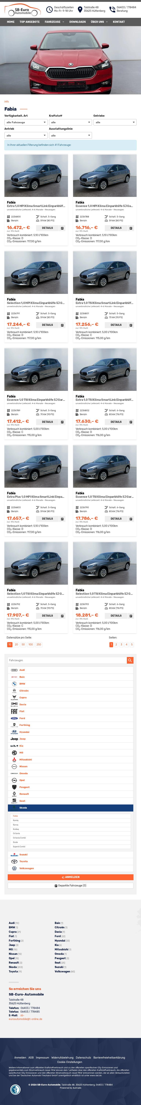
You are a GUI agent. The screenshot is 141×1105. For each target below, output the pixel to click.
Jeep (22, 738)
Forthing (24, 725)
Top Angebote (30, 22)
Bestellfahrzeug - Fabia (36, 200)
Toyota (23, 861)
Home (11, 22)
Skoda (23, 807)
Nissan (23, 766)
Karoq (15, 825)
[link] (62, 228)
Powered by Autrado (70, 1088)
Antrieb (9, 128)
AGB (31, 1057)
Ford (22, 718)
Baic (22, 676)
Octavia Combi (19, 838)
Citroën (23, 690)
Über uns (97, 22)
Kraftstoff (55, 115)
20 (16, 644)
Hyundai (24, 731)
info (6, 101)
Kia (21, 745)
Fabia (15, 816)
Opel (22, 780)
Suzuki (23, 854)
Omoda (23, 773)
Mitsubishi (25, 759)
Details (47, 228)
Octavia (16, 833)
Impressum (42, 1057)
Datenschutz (83, 1057)
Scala (15, 842)
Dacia (22, 704)
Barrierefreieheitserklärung (109, 1057)
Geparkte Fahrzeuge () (72, 885)
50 (23, 644)
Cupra (23, 697)
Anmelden (20, 1057)
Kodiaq (16, 829)
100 (30, 644)
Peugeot (24, 787)
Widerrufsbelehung (62, 1057)
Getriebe (98, 115)
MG (21, 752)
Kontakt (119, 22)
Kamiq (15, 820)
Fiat (21, 711)
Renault (24, 794)
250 (39, 644)
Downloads (77, 22)
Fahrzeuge (52, 22)
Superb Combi (19, 847)
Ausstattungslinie (61, 128)
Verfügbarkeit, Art (16, 115)
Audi (22, 670)
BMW (22, 683)
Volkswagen (26, 868)
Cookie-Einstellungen (69, 1062)
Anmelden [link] (72, 877)
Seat (22, 800)
